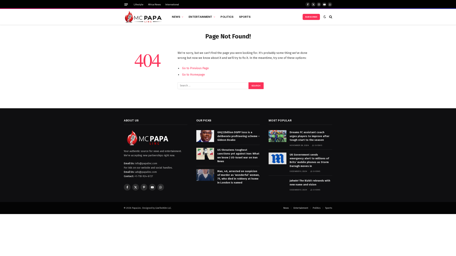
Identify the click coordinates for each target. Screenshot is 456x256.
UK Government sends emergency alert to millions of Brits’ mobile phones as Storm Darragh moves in (309, 160)
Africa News (154, 4)
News (176, 16)
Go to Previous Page (195, 68)
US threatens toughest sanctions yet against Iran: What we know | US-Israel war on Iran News (238, 155)
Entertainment (200, 16)
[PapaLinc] (143, 17)
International (172, 4)
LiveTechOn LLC (163, 208)
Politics (227, 16)
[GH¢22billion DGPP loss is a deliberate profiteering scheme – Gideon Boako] (205, 136)
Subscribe (311, 17)
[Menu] (126, 4)
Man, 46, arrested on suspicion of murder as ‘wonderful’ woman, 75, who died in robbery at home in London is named (238, 177)
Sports (245, 16)
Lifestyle (138, 4)
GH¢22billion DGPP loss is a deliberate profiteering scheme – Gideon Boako (238, 136)
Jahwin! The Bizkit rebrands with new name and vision (310, 182)
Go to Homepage (193, 74)
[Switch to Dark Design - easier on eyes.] (325, 16)
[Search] (330, 17)
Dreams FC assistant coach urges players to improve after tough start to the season (309, 136)
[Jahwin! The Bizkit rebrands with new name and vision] (277, 184)
